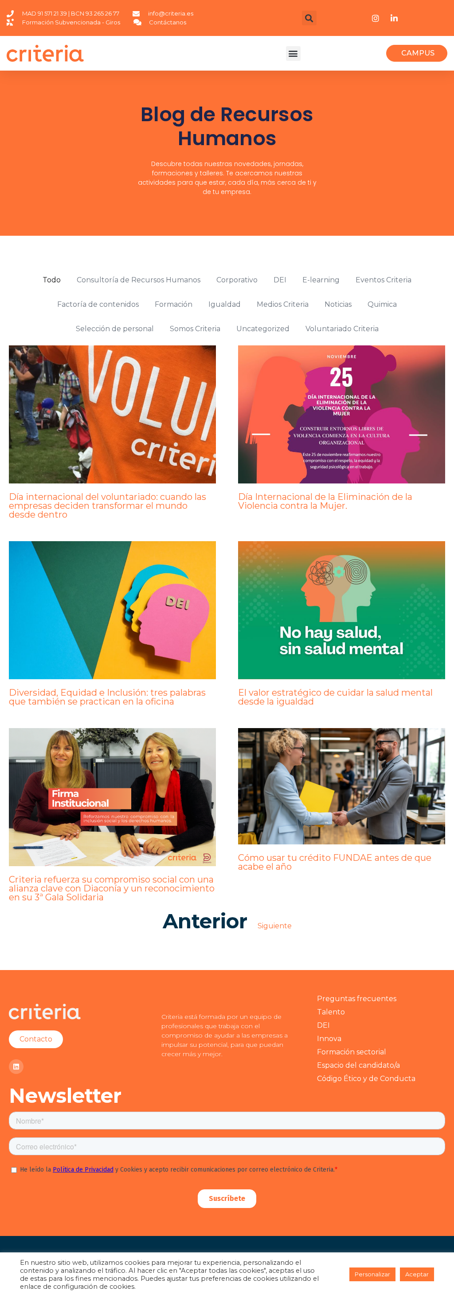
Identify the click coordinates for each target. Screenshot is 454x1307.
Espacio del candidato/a (358, 1065)
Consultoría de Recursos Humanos (138, 280)
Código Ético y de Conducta (366, 1078)
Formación (173, 304)
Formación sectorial (351, 1052)
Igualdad (224, 304)
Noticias (338, 304)
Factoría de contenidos (98, 304)
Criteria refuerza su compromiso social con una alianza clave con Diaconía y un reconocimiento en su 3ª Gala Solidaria (112, 888)
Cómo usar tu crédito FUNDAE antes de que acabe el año (334, 862)
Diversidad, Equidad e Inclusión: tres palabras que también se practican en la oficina (107, 697)
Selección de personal (115, 329)
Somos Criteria (195, 329)
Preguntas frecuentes (356, 998)
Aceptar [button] (417, 1274)
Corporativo (237, 280)
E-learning (321, 280)
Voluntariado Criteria (342, 329)
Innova (329, 1038)
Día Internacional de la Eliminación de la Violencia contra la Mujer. (325, 501)
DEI (280, 280)
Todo (52, 280)
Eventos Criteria (383, 280)
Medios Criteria (283, 304)
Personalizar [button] (372, 1274)
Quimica (382, 304)
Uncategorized (263, 329)
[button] (309, 18)
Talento (331, 1012)
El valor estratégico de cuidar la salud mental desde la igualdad (335, 697)
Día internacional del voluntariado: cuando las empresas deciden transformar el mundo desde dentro (107, 505)
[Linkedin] (16, 1066)
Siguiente (275, 926)
